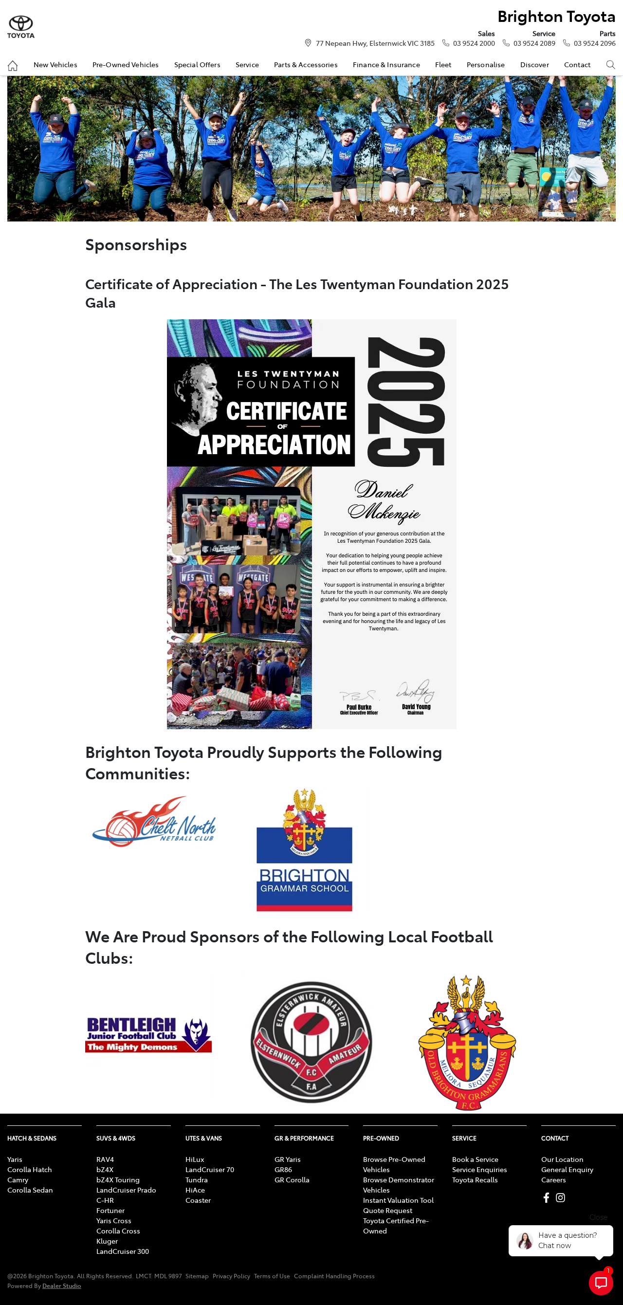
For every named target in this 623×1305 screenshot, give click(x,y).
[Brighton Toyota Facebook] (548, 1198)
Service (247, 64)
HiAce (195, 1190)
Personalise (486, 64)
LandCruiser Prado (126, 1190)
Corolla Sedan (30, 1190)
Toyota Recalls (475, 1179)
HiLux (194, 1159)
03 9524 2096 (595, 43)
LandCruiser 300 (122, 1251)
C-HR (105, 1200)
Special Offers (197, 64)
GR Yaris (288, 1159)
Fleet (443, 64)
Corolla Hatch (29, 1169)
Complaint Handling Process (334, 1276)
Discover (534, 64)
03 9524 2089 (534, 43)
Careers (553, 1179)
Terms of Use (272, 1276)
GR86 (283, 1169)
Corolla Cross (118, 1230)
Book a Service (475, 1159)
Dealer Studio (61, 1285)
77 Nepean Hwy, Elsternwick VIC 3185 (375, 43)
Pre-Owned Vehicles (125, 64)
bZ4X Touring (118, 1179)
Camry (17, 1179)
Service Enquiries (479, 1169)
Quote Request (387, 1210)
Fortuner (110, 1210)
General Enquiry (567, 1169)
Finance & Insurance (386, 64)
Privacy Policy (231, 1276)
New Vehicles (55, 64)
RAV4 (105, 1159)
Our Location (562, 1159)
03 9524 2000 (474, 43)
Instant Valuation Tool (398, 1200)
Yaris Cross (113, 1220)
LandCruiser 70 (209, 1169)
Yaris (14, 1159)
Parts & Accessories (306, 64)
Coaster (198, 1200)
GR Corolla (292, 1179)
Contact (577, 64)
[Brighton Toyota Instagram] (562, 1198)
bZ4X (104, 1169)
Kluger (107, 1241)
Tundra (196, 1179)
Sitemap (197, 1276)
